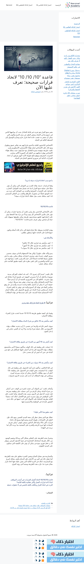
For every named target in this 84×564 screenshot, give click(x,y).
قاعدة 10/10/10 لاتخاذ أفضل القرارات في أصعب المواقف (32, 480)
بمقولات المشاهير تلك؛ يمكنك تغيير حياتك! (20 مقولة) (34, 505)
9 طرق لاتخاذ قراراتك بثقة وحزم (33, 303)
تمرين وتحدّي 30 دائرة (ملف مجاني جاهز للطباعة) (71, 95)
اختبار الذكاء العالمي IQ (43, 5)
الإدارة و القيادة (45, 503)
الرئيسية (58, 5)
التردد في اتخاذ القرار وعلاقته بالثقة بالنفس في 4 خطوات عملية (30, 485)
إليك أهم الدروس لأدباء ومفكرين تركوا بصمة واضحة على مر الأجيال (30, 508)
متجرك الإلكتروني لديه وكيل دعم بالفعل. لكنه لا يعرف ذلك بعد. (72, 58)
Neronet (9, 5)
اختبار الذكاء (75, 526)
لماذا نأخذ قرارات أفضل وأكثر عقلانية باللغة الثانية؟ (35, 482)
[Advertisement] (28, 26)
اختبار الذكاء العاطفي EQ (24, 5)
